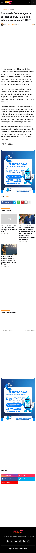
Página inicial (4, 9)
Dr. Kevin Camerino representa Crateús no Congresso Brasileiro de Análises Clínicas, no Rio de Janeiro (8, 260)
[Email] (26, 202)
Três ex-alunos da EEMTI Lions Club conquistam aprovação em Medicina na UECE (9, 228)
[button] (2, 2)
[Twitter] (14, 202)
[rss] (24, 541)
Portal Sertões (23, 548)
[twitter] (11, 541)
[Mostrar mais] (29, 202)
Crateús (12, 9)
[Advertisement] (18, 48)
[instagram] (20, 541)
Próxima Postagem (28, 330)
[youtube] (16, 541)
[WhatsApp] (18, 202)
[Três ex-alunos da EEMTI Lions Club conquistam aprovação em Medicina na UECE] (9, 219)
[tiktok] (28, 541)
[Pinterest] (22, 202)
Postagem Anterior (7, 330)
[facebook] (7, 541)
